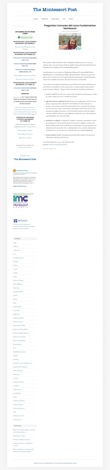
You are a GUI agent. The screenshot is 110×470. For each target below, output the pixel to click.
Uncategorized (17, 419)
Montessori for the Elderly (20, 329)
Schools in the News (18, 382)
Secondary (16, 385)
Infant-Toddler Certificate (25, 130)
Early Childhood (17, 284)
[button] (76, 17)
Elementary (16, 288)
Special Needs (17, 393)
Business (15, 265)
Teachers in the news (19, 408)
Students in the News (19, 400)
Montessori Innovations (25, 147)
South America (17, 389)
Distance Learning (18, 280)
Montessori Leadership (19, 337)
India (14, 303)
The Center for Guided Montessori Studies (66, 463)
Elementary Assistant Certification (25, 79)
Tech (14, 412)
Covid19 (15, 273)
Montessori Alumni (18, 318)
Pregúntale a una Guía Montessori (22, 363)
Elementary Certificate (25, 138)
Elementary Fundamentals (21, 58)
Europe (15, 299)
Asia (14, 254)
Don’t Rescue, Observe (19, 436)
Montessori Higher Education (21, 333)
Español (51, 148)
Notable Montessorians (19, 352)
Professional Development (20, 367)
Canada (15, 269)
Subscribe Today (25, 155)
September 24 (32, 126)
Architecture (16, 250)
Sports (15, 397)
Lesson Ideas (16, 310)
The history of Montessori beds (21, 439)
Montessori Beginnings (20, 63)
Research (15, 378)
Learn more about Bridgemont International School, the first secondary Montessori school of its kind (24, 226)
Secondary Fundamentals (21, 88)
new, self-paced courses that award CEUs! (25, 173)
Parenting (15, 359)
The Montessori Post (55, 9)
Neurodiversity (17, 344)
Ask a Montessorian (18, 258)
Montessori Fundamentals (23, 69)
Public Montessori (18, 370)
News (54, 148)
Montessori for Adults (19, 325)
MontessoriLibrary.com (19, 186)
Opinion (15, 355)
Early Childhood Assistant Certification (25, 75)
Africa (15, 243)
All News (15, 246)
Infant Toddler (17, 306)
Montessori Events (18, 322)
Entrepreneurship (18, 291)
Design (15, 276)
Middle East (16, 314)
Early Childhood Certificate (25, 134)
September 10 (23, 126)
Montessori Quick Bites (19, 340)
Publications (16, 374)
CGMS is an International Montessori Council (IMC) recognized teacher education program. (23, 194)
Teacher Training (18, 404)
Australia (15, 261)
